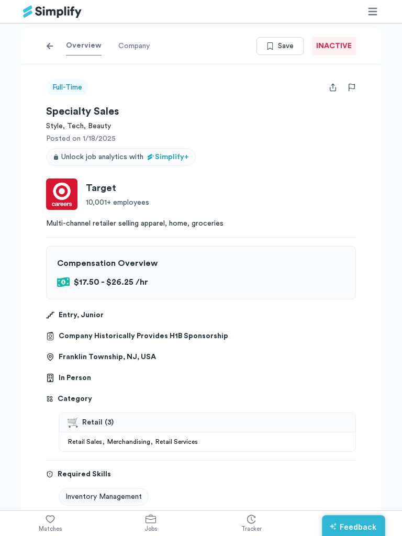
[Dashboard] (52, 11)
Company (134, 46)
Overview (84, 45)
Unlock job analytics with (125, 157)
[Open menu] (372, 11)
